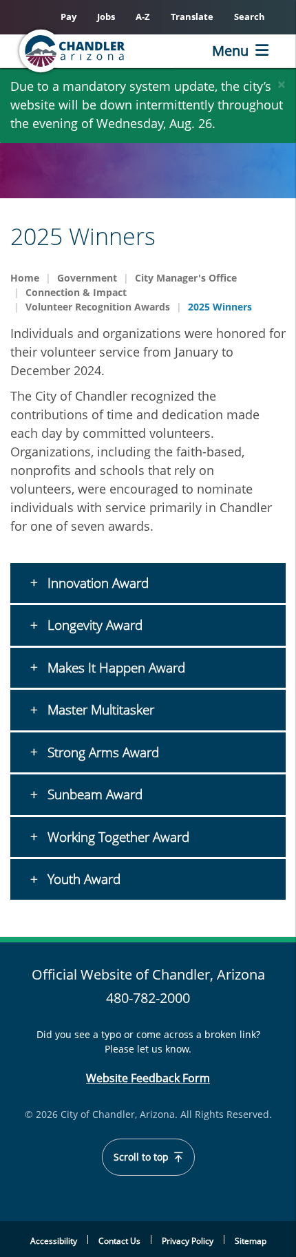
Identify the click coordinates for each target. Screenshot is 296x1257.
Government (87, 277)
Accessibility (53, 1241)
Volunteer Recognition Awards (97, 306)
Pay (68, 16)
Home (24, 277)
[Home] (93, 51)
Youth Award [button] (82, 879)
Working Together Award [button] (116, 837)
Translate (192, 16)
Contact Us (119, 1241)
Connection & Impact (76, 292)
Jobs (106, 16)
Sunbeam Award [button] (93, 794)
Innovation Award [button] (96, 583)
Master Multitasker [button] (99, 710)
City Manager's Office (186, 277)
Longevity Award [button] (93, 625)
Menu (230, 50)
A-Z (143, 16)
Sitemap (250, 1241)
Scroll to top (142, 1157)
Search (249, 16)
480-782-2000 (148, 998)
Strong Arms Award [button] (101, 752)
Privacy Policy (187, 1241)
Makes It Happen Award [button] (114, 668)
